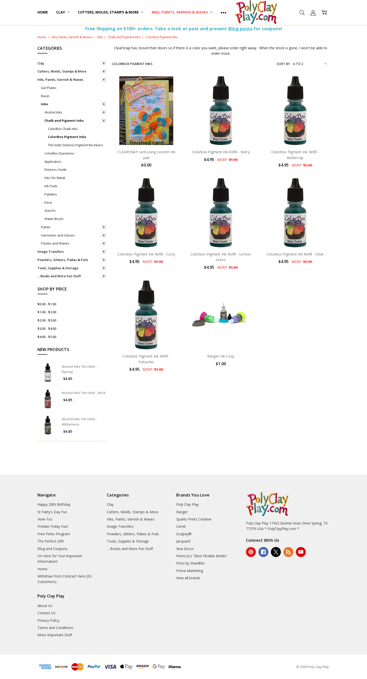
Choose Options (220, 338)
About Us (44, 605)
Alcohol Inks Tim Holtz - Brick (84, 392)
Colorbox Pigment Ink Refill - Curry (146, 254)
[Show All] (223, 12)
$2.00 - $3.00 (46, 320)
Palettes (50, 194)
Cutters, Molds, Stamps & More (109, 12)
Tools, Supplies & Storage (57, 268)
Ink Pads (50, 186)
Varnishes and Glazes (58, 235)
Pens (48, 202)
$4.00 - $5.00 (46, 336)
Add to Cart (221, 123)
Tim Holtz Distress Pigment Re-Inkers (75, 145)
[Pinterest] (251, 552)
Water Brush (53, 218)
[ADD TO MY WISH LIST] (172, 101)
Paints (45, 227)
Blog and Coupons (52, 548)
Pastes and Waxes (55, 243)
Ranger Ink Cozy (220, 356)
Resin (45, 96)
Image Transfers (50, 251)
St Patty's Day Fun (52, 512)
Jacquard (183, 541)
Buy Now (220, 134)
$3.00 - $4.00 (46, 328)
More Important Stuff (54, 634)
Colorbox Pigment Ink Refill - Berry (221, 152)
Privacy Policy (48, 620)
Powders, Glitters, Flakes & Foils (62, 260)
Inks (44, 104)
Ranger (182, 512)
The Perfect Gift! (50, 541)
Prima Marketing (189, 570)
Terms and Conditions (55, 627)
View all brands (188, 578)
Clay (61, 12)
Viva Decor (185, 548)
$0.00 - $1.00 (46, 304)
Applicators (52, 161)
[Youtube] (301, 552)
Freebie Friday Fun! (52, 526)
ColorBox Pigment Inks (67, 136)
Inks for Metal (54, 178)
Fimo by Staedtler (190, 563)
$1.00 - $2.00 (46, 312)
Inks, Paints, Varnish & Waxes (180, 12)
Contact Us (46, 612)
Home (42, 12)
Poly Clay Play (187, 504)
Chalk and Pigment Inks (64, 120)
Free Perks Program (53, 534)
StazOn (50, 210)
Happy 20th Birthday (53, 504)
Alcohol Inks (53, 112)
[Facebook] (263, 552)
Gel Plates (48, 88)
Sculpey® (183, 534)
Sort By (283, 64)
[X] (276, 552)
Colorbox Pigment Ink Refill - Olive (295, 254)
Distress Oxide (55, 169)
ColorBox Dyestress (59, 153)
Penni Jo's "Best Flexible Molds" (201, 556)
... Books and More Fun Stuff (59, 276)
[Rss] (288, 552)
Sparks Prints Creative (193, 519)
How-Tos (44, 519)
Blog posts (240, 29)
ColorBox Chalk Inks (63, 128)
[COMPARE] (172, 93)
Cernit (181, 526)
